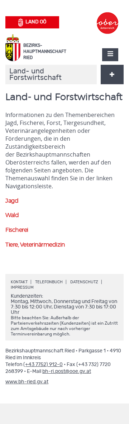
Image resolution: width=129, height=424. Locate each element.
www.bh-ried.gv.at (26, 381)
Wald (12, 215)
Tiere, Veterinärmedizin (35, 245)
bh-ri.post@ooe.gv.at (66, 371)
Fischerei (16, 230)
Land (35, 21)
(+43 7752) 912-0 (43, 364)
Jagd (11, 201)
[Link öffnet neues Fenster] (107, 16)
